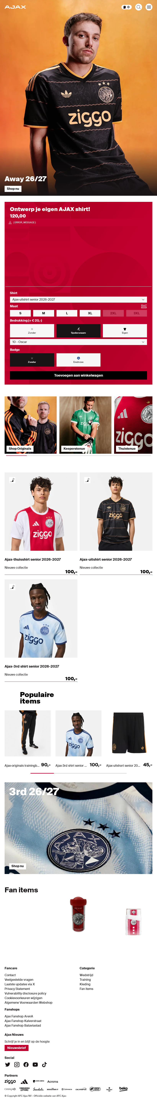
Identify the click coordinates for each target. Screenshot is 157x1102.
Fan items (86, 989)
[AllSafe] (95, 1089)
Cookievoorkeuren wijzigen (23, 998)
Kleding (85, 984)
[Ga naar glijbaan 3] (96, 876)
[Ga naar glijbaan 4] (133, 876)
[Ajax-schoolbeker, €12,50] (78, 912)
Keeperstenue (74, 449)
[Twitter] (8, 1065)
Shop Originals (20, 449)
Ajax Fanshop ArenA (19, 1016)
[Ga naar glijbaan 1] (23, 876)
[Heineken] (109, 1089)
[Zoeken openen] (138, 7)
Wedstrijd (86, 975)
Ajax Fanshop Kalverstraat (23, 1021)
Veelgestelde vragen (19, 980)
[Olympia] (81, 1089)
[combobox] (78, 300)
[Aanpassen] (12, 480)
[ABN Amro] (38, 1081)
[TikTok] (44, 1065)
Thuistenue (127, 449)
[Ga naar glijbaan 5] (71, 941)
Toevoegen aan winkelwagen (78, 375)
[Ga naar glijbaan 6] (85, 941)
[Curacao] (10, 1089)
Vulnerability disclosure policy (25, 993)
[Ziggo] (10, 1081)
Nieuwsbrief (16, 1048)
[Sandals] (38, 1089)
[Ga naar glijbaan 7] (100, 941)
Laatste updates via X (20, 984)
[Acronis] (52, 1081)
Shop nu (13, 189)
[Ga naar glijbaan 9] (130, 941)
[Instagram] (17, 1065)
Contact (10, 975)
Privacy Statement (17, 989)
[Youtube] (35, 1065)
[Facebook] (26, 1065)
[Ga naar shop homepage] (15, 7)
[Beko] (123, 1089)
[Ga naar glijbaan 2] (60, 876)
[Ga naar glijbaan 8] (115, 941)
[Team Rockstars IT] (52, 1089)
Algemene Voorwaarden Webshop (28, 1003)
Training (85, 980)
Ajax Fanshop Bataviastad (23, 1026)
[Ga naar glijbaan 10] (145, 941)
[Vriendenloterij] (24, 1089)
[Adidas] (24, 1081)
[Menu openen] (149, 7)
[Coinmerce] (66, 1089)
